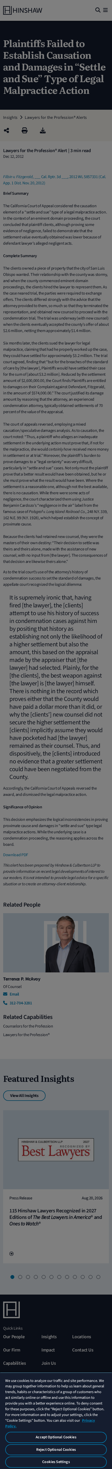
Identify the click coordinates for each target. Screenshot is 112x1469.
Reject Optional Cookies (56, 1449)
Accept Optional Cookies (56, 1437)
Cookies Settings (56, 1462)
